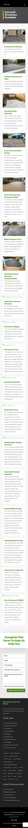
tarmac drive (11, 779)
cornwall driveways (17, 759)
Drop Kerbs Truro (11, 410)
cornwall (5, 756)
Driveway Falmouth (12, 382)
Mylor (4, 773)
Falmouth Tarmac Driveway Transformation (11, 276)
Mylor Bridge (10, 773)
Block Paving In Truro (12, 239)
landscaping (19, 770)
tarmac (4, 779)
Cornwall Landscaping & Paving (10, 723)
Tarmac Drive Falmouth (13, 570)
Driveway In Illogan (12, 327)
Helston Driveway (12, 770)
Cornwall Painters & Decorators (10, 725)
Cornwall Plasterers (8, 728)
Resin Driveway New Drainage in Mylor (12, 800)
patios (4, 776)
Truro (16, 779)
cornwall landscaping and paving (10, 764)
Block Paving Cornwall (14, 753)
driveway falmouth (7, 767)
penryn (9, 776)
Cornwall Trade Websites (9, 731)
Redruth (20, 776)
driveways (15, 767)
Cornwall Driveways (8, 814)
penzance (14, 776)
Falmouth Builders (7, 734)
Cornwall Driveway (7, 759)
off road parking (18, 773)
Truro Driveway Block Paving (10, 797)
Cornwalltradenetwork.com (19, 823)
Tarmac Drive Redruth (13, 47)
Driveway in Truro (11, 350)
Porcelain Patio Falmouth (9, 794)
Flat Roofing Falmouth (8, 736)
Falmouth (21, 767)
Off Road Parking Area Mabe (10, 792)
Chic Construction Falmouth (9, 747)
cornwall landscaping (7, 761)
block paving (6, 753)
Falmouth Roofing (7, 742)
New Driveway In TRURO (14, 600)
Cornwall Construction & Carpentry (11, 745)
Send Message (16, 690)
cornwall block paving (13, 756)
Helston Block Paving (12, 509)
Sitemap (14, 825)
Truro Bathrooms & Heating (9, 739)
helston (4, 770)
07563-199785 (14, 820)
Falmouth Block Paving (13, 541)
